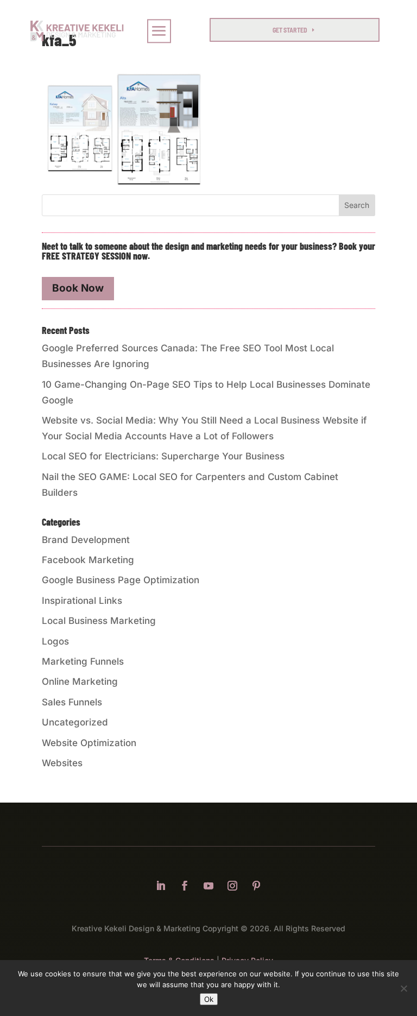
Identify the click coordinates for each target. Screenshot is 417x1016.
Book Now (78, 288)
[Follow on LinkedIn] (160, 885)
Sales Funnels (72, 702)
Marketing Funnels (83, 661)
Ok (208, 999)
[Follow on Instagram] (232, 885)
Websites (62, 763)
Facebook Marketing (88, 559)
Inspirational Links (82, 600)
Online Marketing (80, 681)
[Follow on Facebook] (184, 885)
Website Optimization (89, 742)
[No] (403, 988)
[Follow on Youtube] (208, 885)
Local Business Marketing (99, 620)
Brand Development (86, 539)
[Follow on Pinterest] (256, 885)
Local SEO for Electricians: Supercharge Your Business (163, 456)
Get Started (290, 30)
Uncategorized (75, 722)
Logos (55, 641)
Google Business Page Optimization (120, 580)
